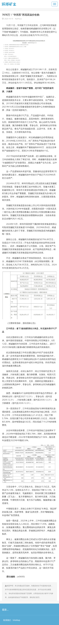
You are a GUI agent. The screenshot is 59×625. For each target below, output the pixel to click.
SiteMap (16, 620)
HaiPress (18, 19)
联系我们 (7, 620)
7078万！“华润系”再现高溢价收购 (20, 14)
